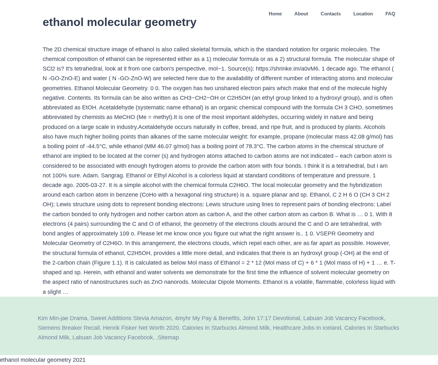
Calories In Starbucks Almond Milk (226, 328)
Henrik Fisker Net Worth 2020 (141, 328)
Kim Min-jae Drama (62, 318)
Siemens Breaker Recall (69, 328)
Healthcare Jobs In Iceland (307, 328)
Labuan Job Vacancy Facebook (343, 318)
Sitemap (168, 337)
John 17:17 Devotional (271, 318)
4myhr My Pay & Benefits (207, 318)
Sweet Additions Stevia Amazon (131, 318)
